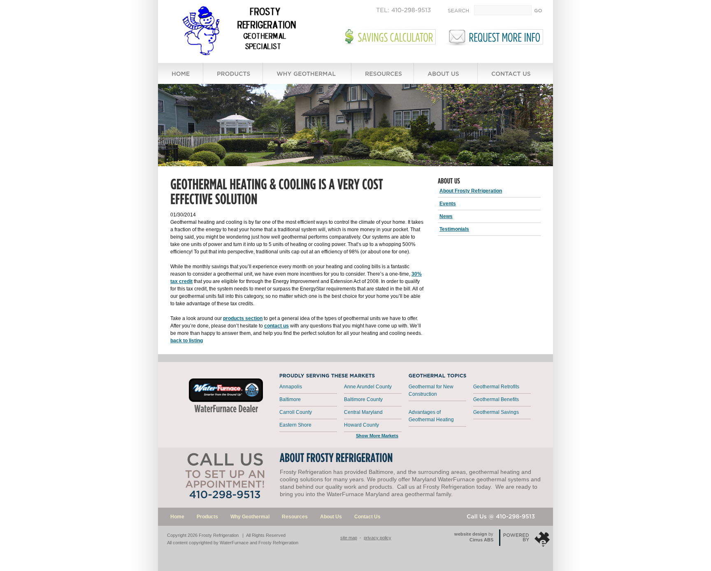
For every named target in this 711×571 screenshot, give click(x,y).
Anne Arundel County (368, 387)
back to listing (186, 341)
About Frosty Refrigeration (470, 191)
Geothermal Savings (496, 412)
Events (447, 204)
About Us (331, 516)
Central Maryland (363, 412)
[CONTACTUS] (511, 77)
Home (177, 516)
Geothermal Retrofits (496, 387)
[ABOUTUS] (446, 77)
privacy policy (377, 537)
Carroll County (295, 412)
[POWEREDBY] (501, 531)
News (446, 216)
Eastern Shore (295, 425)
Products (207, 516)
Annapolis (290, 387)
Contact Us (367, 516)
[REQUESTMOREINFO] (505, 37)
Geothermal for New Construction (431, 390)
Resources (295, 516)
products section (243, 318)
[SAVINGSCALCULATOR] (396, 37)
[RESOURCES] (383, 77)
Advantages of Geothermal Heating (431, 415)
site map (348, 537)
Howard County (361, 425)
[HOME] (181, 77)
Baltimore (290, 399)
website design (470, 534)
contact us (276, 326)
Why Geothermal (250, 516)
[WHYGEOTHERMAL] (307, 77)
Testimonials (454, 229)
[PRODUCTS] (233, 77)
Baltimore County (363, 399)
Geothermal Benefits (496, 399)
